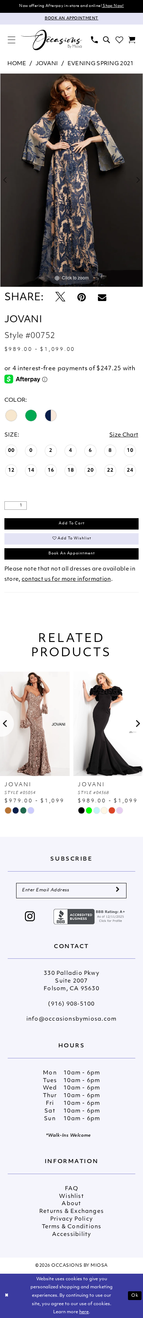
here (84, 1312)
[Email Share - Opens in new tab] (102, 298)
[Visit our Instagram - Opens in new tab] (30, 917)
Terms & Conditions (72, 1227)
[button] (11, 40)
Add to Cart (72, 523)
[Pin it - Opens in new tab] (81, 298)
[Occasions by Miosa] (51, 40)
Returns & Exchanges (71, 1211)
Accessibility (71, 1234)
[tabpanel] (71, 180)
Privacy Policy (71, 1219)
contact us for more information (66, 579)
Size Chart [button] (123, 435)
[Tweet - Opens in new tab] (60, 298)
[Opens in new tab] (90, 916)
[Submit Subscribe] (117, 890)
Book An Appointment (71, 554)
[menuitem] (11, 40)
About (71, 1204)
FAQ (71, 1189)
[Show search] (106, 40)
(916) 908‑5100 (71, 1004)
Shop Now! (113, 6)
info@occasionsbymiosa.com (71, 1019)
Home (16, 64)
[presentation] (92, 724)
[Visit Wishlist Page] (119, 40)
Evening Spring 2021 (100, 64)
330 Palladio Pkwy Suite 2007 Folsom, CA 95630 (71, 981)
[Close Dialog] (6, 1295)
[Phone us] (94, 40)
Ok (135, 1295)
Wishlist (71, 1196)
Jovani (47, 64)
